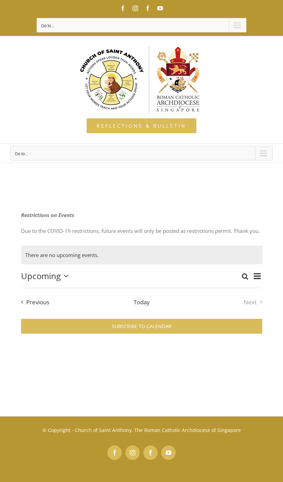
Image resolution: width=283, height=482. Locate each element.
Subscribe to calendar (142, 326)
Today (142, 302)
